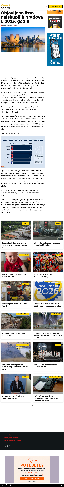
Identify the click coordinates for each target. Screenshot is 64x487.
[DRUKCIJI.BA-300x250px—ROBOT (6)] (55, 28)
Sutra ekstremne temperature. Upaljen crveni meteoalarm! (13, 458)
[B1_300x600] (55, 65)
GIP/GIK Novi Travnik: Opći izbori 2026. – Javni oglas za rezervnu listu (48, 305)
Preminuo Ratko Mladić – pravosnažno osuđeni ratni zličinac (47, 429)
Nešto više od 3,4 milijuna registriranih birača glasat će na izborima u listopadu (46, 398)
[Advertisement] (23, 64)
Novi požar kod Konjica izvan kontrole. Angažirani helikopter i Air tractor (15, 367)
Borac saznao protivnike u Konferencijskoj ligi (43, 276)
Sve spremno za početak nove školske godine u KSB (13, 397)
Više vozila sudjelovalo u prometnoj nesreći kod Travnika (47, 244)
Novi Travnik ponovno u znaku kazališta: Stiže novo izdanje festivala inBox (48, 459)
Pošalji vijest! (55, 6)
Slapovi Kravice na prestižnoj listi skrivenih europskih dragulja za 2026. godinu (48, 335)
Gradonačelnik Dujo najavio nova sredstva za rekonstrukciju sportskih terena (15, 245)
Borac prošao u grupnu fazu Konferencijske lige (12, 429)
